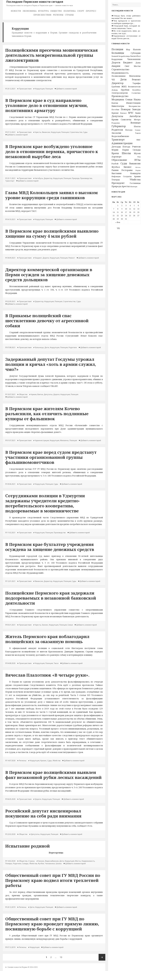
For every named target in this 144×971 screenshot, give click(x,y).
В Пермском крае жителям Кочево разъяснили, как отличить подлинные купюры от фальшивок (46, 413)
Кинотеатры (118, 106)
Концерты (135, 173)
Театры (116, 179)
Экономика (29, 11)
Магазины (135, 75)
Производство (120, 96)
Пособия (115, 109)
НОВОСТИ (16, 11)
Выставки (116, 173)
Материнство (135, 106)
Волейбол (136, 90)
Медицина (118, 99)
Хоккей (115, 56)
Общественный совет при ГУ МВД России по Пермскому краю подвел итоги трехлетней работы (52, 880)
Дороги (116, 62)
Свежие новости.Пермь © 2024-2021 (22, 967)
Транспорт (118, 139)
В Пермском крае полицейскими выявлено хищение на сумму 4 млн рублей (51, 233)
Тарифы (137, 83)
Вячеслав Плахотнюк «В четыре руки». (47, 675)
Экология (116, 133)
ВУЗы (137, 159)
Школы (126, 153)
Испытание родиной (27, 846)
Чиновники (134, 59)
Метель (138, 167)
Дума (138, 62)
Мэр (128, 49)
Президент (118, 183)
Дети (123, 79)
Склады (137, 149)
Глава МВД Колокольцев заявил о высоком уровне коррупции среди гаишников (51, 195)
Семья (128, 99)
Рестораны (127, 170)
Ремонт (136, 79)
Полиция (117, 49)
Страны (69, 14)
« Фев (117, 222)
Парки (125, 149)
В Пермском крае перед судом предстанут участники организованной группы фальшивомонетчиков (51, 457)
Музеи (137, 153)
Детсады (116, 146)
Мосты (137, 66)
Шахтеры (133, 187)
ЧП (113, 79)
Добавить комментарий (66, 89)
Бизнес (128, 166)
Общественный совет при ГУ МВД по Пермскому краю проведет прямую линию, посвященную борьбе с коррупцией (52, 924)
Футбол (116, 166)
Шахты (137, 126)
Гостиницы (135, 183)
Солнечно (136, 93)
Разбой (115, 163)
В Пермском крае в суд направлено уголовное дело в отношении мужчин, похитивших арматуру (46, 105)
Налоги (137, 49)
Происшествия (42, 14)
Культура (43, 11)
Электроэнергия (120, 93)
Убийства (135, 179)
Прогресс (91, 11)
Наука (137, 99)
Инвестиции (133, 102)
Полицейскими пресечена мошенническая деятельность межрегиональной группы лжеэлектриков (51, 55)
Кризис (115, 113)
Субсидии (136, 53)
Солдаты (127, 176)
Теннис (138, 130)
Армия (137, 176)
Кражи (115, 119)
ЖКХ (124, 86)
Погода (126, 146)
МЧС (130, 112)
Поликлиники (118, 76)
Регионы (58, 14)
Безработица (124, 56)
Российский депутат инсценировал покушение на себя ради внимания (43, 813)
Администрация (122, 143)
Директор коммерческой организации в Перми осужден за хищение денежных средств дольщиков (48, 274)
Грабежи (116, 86)
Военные (136, 122)
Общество (56, 11)
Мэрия (115, 149)
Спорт (80, 11)
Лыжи (138, 113)
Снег (127, 66)
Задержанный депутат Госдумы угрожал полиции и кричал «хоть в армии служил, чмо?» (50, 364)
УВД (139, 157)
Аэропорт (116, 156)
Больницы (118, 53)
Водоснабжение (120, 136)
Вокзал (123, 113)
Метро (137, 119)
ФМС (138, 140)
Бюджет (128, 62)
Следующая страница (102, 957)
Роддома (116, 123)
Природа (116, 186)
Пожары (126, 109)
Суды (123, 163)
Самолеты (126, 119)
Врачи (115, 153)
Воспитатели (134, 86)
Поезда (128, 129)
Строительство (120, 69)
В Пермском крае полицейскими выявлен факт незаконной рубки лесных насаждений (53, 774)
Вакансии (135, 163)
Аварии (116, 65)
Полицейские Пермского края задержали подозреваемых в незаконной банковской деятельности (50, 598)
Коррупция (117, 59)
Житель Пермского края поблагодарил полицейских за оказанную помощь (47, 639)
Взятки (115, 103)
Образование (119, 159)
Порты (138, 170)
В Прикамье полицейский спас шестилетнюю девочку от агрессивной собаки (47, 320)
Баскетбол (135, 56)
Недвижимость (120, 72)
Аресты (126, 186)
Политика (69, 11)
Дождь (115, 90)
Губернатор (119, 126)
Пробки (125, 89)
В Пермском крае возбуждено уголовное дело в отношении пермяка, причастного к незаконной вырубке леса (51, 151)
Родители (117, 129)
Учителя (136, 146)
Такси (138, 133)
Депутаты (117, 116)
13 (62, 957)
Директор (117, 83)
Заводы (136, 109)
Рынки (115, 170)
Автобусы (135, 116)
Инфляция (116, 176)
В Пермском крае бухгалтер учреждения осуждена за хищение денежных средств (49, 546)
